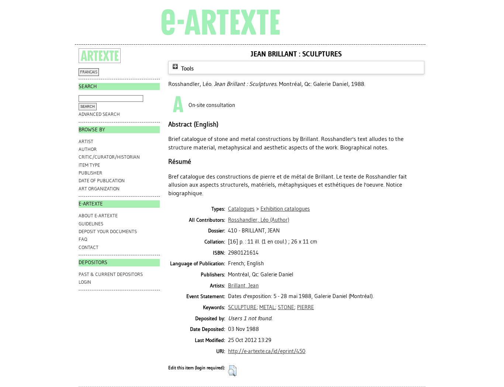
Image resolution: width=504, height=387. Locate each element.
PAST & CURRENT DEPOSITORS (111, 274)
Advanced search (99, 114)
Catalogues (241, 208)
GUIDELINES (91, 224)
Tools (187, 68)
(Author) (258, 220)
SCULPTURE (242, 307)
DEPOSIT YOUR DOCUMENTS (108, 231)
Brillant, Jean (243, 285)
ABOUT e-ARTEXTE (98, 215)
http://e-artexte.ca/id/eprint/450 (266, 351)
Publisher (90, 173)
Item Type (89, 165)
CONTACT (89, 247)
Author (88, 149)
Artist (86, 141)
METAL (267, 307)
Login (85, 282)
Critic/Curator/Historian (109, 157)
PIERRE (305, 307)
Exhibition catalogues (285, 208)
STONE (286, 307)
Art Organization (99, 188)
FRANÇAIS (88, 72)
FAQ (83, 239)
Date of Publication (102, 180)
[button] (232, 370)
